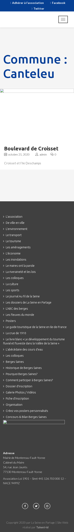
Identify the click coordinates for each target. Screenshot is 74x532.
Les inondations (16, 259)
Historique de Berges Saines (24, 368)
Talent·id (42, 527)
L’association (14, 216)
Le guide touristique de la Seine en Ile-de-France (36, 327)
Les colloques (15, 278)
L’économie (13, 253)
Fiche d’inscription (17, 398)
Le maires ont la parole (20, 265)
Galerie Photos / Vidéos (21, 392)
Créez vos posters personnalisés (27, 410)
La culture (12, 284)
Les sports (12, 290)
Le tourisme (13, 241)
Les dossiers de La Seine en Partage (28, 302)
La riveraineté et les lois (21, 271)
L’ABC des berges (17, 308)
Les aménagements (18, 247)
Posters (11, 321)
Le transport (14, 235)
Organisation (14, 404)
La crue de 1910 (16, 333)
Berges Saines (15, 361)
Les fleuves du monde (20, 314)
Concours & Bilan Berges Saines (26, 417)
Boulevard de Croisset (31, 148)
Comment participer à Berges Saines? (29, 380)
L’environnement (16, 229)
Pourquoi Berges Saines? (21, 374)
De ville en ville (15, 222)
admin (43, 154)
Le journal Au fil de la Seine (23, 296)
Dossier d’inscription (19, 386)
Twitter (39, 8)
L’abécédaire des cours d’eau (24, 349)
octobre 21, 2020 (19, 154)
